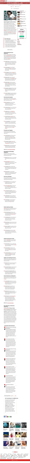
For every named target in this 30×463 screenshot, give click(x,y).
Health (11, 8)
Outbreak (8, 185)
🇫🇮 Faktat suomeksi (8, 456)
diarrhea (10, 68)
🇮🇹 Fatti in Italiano (8, 455)
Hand (12, 141)
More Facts (15, 454)
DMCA (1, 454)
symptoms (9, 58)
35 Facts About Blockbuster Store (5, 439)
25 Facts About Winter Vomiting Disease (11, 430)
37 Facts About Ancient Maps (17, 448)
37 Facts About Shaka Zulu (11, 448)
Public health (5, 208)
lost (10, 201)
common (13, 72)
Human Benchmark (19, 44)
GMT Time (18, 41)
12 (8, 63)
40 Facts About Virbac (22, 14)
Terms (3, 454)
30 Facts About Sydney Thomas (23, 448)
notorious (14, 99)
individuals (12, 111)
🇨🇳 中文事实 (14, 458)
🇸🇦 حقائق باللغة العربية (13, 456)
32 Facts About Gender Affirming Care (22, 21)
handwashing (7, 143)
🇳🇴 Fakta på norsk (2, 456)
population (10, 253)
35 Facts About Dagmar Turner (11, 439)
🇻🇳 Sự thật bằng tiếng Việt (3, 458)
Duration (8, 161)
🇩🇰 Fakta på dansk (20, 455)
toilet (11, 137)
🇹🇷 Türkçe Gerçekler (9, 458)
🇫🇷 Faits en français (26, 454)
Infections (11, 116)
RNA (14, 230)
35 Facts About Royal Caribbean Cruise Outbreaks (17, 430)
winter (9, 248)
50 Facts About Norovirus (5, 429)
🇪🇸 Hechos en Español (3, 455)
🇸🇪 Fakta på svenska (25, 455)
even (9, 108)
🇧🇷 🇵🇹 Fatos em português (14, 455)
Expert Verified (12, 6)
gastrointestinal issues (6, 308)
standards (6, 405)
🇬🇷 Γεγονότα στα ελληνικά (19, 456)
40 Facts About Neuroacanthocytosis (24, 429)
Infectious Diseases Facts (16, 8)
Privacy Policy (7, 454)
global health (8, 239)
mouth (9, 83)
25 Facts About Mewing (22, 16)
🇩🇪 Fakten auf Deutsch (20, 454)
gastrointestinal (9, 55)
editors (8, 406)
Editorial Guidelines (17, 6)
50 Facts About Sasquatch (23, 439)
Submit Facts (11, 454)
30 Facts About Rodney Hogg (17, 439)
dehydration (12, 78)
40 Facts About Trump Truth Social (5, 448)
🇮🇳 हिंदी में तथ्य (25, 456)
